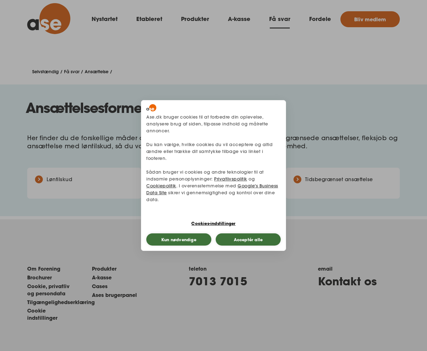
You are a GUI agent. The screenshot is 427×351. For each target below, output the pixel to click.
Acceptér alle (248, 239)
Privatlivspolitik (230, 179)
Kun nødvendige (178, 239)
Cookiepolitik (161, 186)
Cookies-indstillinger (213, 223)
